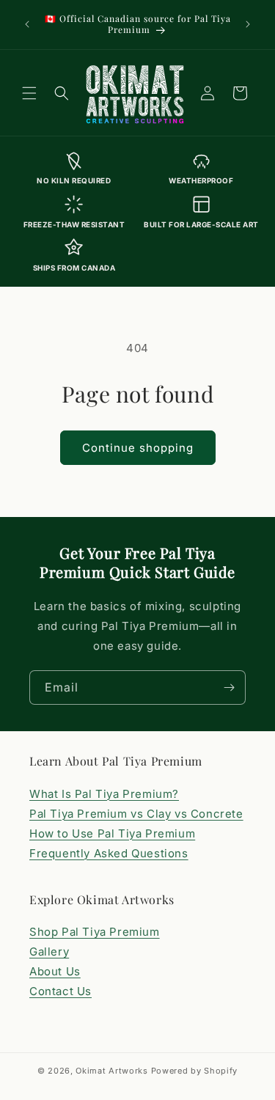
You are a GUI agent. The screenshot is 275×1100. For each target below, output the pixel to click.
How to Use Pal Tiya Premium (112, 833)
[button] (29, 93)
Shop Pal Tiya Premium (94, 932)
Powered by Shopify (194, 1071)
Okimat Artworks (112, 1071)
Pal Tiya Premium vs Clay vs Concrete (136, 814)
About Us (55, 971)
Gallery (49, 951)
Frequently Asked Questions (108, 853)
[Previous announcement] (27, 24)
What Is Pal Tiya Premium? (104, 794)
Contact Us (60, 991)
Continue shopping (138, 448)
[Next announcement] (248, 24)
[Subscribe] (229, 687)
